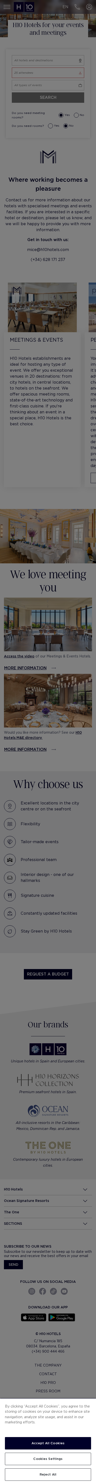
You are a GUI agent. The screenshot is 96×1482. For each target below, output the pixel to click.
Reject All (48, 1474)
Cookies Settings (48, 1459)
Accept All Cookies (48, 1443)
